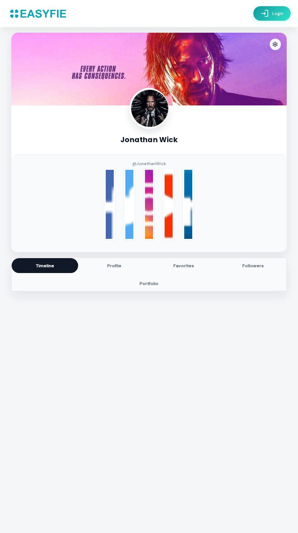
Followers (253, 266)
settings (275, 44)
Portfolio (149, 283)
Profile (114, 266)
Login (272, 13)
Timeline (45, 266)
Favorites (183, 266)
